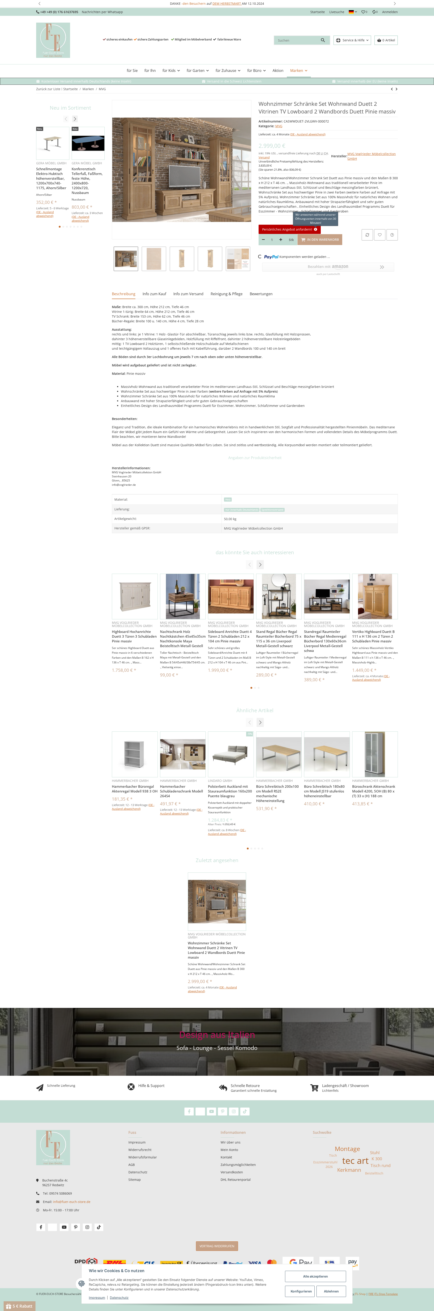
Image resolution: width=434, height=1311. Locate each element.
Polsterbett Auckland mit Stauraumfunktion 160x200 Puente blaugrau (230, 791)
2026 (329, 1167)
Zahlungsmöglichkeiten (238, 1164)
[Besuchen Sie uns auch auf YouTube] (211, 1111)
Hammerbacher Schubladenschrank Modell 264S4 (181, 791)
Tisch (333, 1155)
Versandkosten (232, 1172)
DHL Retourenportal (236, 1179)
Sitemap (134, 1179)
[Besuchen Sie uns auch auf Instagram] (233, 1111)
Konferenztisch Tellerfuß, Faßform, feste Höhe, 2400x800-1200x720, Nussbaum (87, 181)
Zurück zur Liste (48, 89)
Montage (347, 1149)
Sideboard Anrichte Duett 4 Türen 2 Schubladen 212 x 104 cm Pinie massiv (230, 636)
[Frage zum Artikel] (392, 235)
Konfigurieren (301, 1291)
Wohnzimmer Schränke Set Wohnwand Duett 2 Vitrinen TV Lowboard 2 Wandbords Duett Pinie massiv (216, 950)
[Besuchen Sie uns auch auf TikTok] (245, 1111)
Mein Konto (229, 1150)
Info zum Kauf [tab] (154, 293)
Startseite (317, 12)
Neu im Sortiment (70, 107)
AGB (131, 1164)
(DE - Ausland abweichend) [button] (308, 134)
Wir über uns (231, 1142)
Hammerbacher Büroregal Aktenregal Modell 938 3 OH (135, 788)
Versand (264, 157)
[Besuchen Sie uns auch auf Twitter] (200, 1111)
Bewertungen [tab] (261, 293)
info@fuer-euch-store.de (71, 1202)
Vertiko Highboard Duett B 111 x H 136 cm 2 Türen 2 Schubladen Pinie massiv (373, 636)
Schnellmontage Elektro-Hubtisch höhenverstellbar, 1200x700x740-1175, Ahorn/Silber (51, 178)
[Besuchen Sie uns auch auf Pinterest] (222, 1111)
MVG (278, 126)
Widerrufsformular (142, 1157)
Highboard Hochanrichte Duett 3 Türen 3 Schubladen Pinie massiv (134, 636)
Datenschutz (119, 1297)
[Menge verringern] (263, 239)
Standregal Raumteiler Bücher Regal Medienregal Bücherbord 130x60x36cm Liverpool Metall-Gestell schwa (325, 641)
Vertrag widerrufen (217, 1246)
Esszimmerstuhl (325, 1162)
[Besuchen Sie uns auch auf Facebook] (189, 1111)
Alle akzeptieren (315, 1276)
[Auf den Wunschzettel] (379, 235)
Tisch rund (380, 1165)
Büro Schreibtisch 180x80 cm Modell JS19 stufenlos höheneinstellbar (324, 791)
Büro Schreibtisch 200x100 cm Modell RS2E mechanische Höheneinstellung (277, 793)
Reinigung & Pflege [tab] (227, 293)
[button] (39, 3)
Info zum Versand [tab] (188, 293)
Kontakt (226, 1157)
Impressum (97, 1297)
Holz (228, 499)
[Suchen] (325, 40)
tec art (355, 1160)
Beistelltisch (374, 1173)
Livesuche (336, 12)
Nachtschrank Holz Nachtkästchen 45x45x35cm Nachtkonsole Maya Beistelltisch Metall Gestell (183, 638)
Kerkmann (349, 1169)
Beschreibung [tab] (123, 293)
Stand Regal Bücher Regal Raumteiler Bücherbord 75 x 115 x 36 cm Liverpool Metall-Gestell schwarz (278, 638)
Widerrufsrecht (139, 1150)
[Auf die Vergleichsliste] (367, 235)
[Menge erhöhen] (280, 239)
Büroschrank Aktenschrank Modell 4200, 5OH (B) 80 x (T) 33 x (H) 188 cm (373, 791)
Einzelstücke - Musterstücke (218, 3)
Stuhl (375, 1152)
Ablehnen (331, 1291)
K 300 (377, 1158)
